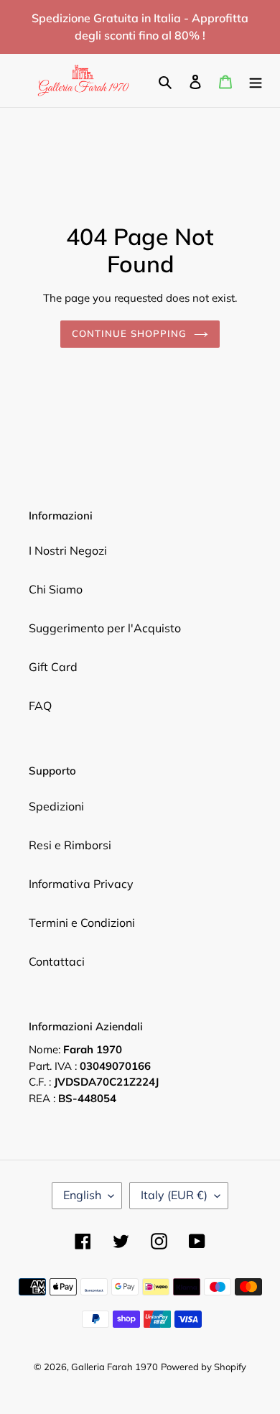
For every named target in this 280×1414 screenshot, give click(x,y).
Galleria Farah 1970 (114, 1366)
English (82, 1195)
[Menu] (256, 80)
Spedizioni (56, 806)
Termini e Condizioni (82, 922)
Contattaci (57, 961)
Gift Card (53, 667)
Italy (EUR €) (174, 1195)
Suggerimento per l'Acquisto (105, 628)
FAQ (40, 705)
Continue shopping (129, 333)
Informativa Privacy (81, 884)
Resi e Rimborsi (70, 845)
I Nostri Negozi (68, 550)
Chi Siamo (56, 589)
